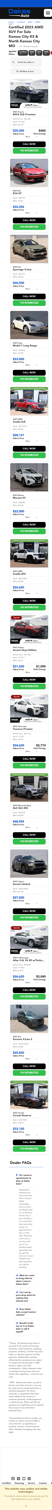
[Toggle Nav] (48, 13)
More (28, 137)
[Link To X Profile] (18, 1478)
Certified (6, 1483)
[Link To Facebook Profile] (13, 1478)
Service (31, 1483)
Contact (43, 1483)
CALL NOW (29, 144)
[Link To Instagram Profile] (29, 1478)
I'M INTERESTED (29, 151)
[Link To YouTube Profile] (24, 1478)
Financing (19, 1483)
